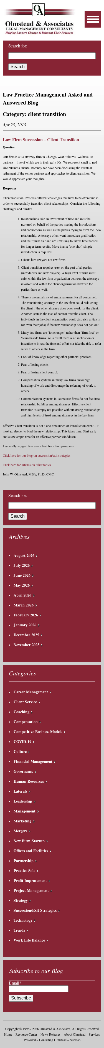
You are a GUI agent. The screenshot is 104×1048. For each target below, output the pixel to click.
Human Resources (29, 781)
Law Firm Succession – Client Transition (41, 139)
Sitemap (75, 1040)
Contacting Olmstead (53, 1040)
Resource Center (26, 1034)
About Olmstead (74, 1034)
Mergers (20, 831)
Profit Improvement (30, 880)
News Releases (50, 1034)
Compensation (26, 721)
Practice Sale (24, 870)
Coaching (21, 712)
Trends (19, 930)
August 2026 (24, 555)
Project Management (31, 890)
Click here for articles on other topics (27, 464)
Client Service (25, 702)
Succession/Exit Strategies (35, 910)
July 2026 (22, 565)
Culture (20, 751)
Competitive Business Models (38, 731)
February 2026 (26, 615)
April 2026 (22, 595)
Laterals (20, 791)
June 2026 (22, 575)
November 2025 (26, 645)
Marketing (22, 821)
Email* (15, 983)
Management (24, 811)
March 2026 (24, 605)
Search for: (17, 495)
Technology (23, 920)
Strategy (21, 900)
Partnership (24, 860)
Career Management (31, 692)
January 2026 (25, 625)
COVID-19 (22, 741)
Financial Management (33, 761)
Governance (23, 771)
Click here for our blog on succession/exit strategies (36, 455)
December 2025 (26, 635)
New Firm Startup (29, 841)
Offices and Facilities (31, 851)
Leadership (23, 801)
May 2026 (22, 585)
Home (8, 1034)
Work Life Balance (29, 940)
